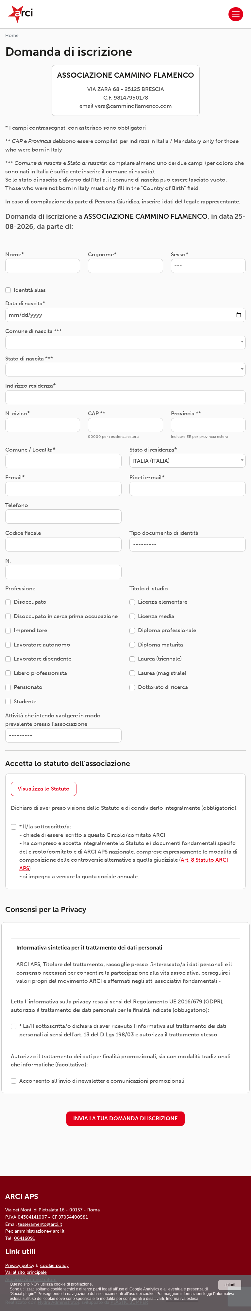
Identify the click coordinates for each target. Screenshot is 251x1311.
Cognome (101, 254)
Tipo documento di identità (163, 533)
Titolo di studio (148, 588)
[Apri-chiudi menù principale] (235, 14)
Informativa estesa (182, 1298)
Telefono (16, 505)
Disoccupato (30, 602)
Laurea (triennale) (160, 658)
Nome (13, 254)
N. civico (16, 413)
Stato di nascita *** (29, 358)
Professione (20, 588)
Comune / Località (29, 449)
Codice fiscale (23, 533)
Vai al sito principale (26, 1272)
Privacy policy (19, 1265)
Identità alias (30, 290)
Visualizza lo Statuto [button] (44, 788)
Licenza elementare (162, 602)
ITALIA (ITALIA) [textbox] (151, 460)
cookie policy (54, 1265)
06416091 (24, 1238)
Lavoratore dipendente (42, 658)
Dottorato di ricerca (163, 687)
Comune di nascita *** (33, 331)
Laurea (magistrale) (162, 673)
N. (8, 560)
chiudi (230, 1285)
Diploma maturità (160, 644)
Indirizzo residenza (29, 385)
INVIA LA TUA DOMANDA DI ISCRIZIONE (125, 1118)
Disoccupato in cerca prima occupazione (66, 616)
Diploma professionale (167, 630)
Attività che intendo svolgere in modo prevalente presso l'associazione (53, 719)
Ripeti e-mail (145, 477)
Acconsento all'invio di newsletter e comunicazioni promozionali (101, 1081)
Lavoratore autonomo (42, 644)
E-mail (13, 477)
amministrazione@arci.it (39, 1231)
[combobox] (125, 342)
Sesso (178, 254)
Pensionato (28, 687)
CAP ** (96, 413)
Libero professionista (40, 673)
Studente (25, 701)
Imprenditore (30, 630)
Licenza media (156, 616)
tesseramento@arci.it (40, 1224)
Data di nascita (23, 303)
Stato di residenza (151, 449)
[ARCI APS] (20, 14)
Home (12, 35)
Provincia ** (186, 413)
